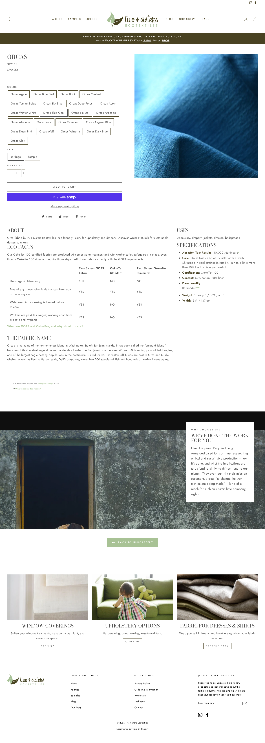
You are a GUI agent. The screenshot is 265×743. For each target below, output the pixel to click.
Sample (32, 157)
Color (12, 87)
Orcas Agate (19, 94)
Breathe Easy (217, 646)
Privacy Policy (142, 683)
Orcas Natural (80, 113)
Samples (74, 19)
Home (74, 683)
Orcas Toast (44, 122)
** (198, 288)
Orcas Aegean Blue (98, 122)
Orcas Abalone (20, 122)
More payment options (65, 206)
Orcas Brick (68, 94)
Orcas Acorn (108, 103)
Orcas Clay (18, 141)
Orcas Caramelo (68, 122)
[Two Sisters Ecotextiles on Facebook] (207, 715)
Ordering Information (146, 689)
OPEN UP (47, 646)
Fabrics (57, 19)
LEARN (147, 40)
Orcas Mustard (91, 94)
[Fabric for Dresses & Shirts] (217, 597)
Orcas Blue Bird (44, 94)
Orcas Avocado (106, 113)
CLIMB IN (132, 641)
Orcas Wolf (46, 131)
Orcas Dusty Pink (21, 131)
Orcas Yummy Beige (23, 103)
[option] (132, 39)
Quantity (15, 165)
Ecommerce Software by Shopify (132, 729)
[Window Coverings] (47, 597)
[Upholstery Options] (132, 597)
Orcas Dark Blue (97, 131)
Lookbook (139, 701)
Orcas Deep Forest (81, 103)
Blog (170, 19)
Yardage (16, 157)
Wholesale (140, 695)
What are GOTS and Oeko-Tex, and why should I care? (45, 326)
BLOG (165, 40)
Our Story (187, 19)
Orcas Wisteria (70, 131)
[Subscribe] (244, 703)
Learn (205, 19)
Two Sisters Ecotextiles (137, 722)
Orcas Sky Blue (53, 103)
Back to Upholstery (135, 542)
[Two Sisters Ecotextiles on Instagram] (200, 715)
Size (10, 149)
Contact (138, 707)
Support (93, 19)
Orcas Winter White (23, 113)
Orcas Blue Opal (54, 113)
